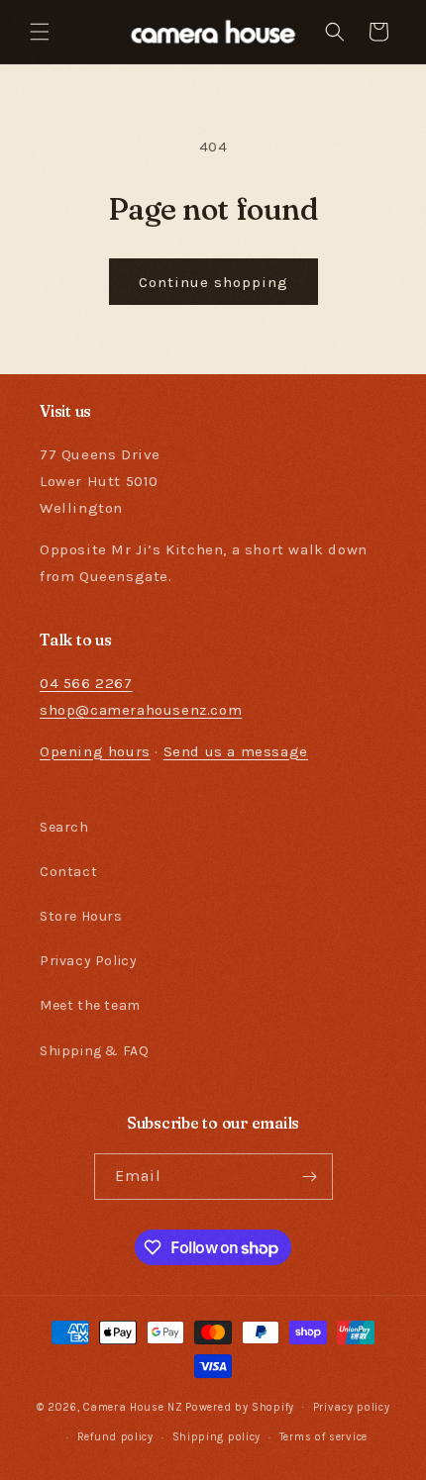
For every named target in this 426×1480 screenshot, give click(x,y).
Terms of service (323, 1437)
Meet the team (90, 1005)
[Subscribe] (310, 1176)
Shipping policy (217, 1437)
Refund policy (115, 1437)
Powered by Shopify (239, 1406)
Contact (68, 871)
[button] (39, 31)
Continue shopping (213, 282)
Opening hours (95, 751)
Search (64, 827)
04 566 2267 (86, 683)
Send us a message (235, 751)
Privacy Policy (88, 960)
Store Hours (81, 916)
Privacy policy (351, 1407)
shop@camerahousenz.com (141, 710)
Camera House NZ (133, 1406)
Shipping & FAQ (94, 1050)
